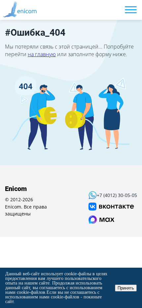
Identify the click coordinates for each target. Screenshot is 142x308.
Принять (126, 288)
